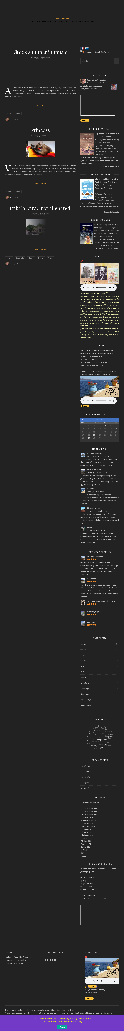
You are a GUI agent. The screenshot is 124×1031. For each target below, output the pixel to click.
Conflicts (84, 660)
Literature (84, 683)
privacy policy (76, 1021)
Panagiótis (14, 119)
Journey (40, 258)
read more (40, 105)
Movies (83, 655)
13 (116, 429)
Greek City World (62, 19)
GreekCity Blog (20, 960)
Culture (8, 114)
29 (89, 438)
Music (18, 114)
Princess (40, 130)
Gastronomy (85, 705)
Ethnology (84, 688)
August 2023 (99, 419)
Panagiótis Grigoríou (22, 957)
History (8, 192)
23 (94, 435)
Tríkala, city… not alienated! (40, 208)
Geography (20, 258)
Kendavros (18, 963)
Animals (83, 677)
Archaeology (85, 699)
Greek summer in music (40, 52)
